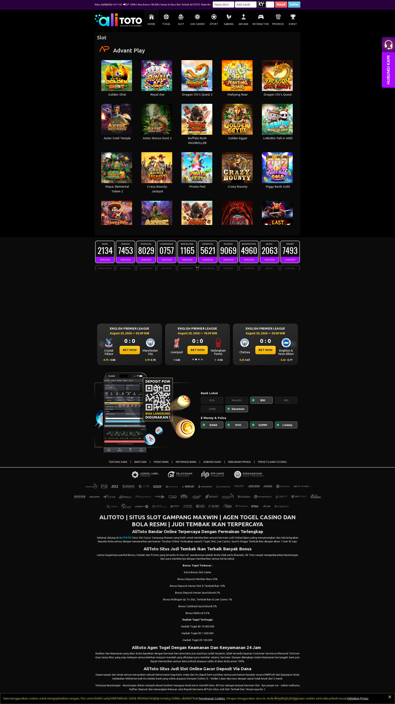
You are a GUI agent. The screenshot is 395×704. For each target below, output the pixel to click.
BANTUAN (140, 462)
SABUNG (229, 24)
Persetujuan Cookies (212, 698)
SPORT (214, 24)
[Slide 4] (202, 359)
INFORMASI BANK (186, 462)
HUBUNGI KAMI (212, 462)
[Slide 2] (196, 359)
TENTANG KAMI (117, 462)
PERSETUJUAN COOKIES (272, 462)
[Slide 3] (199, 359)
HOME (151, 24)
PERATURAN (161, 462)
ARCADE (244, 24)
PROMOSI (278, 24)
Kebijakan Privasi (357, 698)
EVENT (293, 24)
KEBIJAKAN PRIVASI (239, 462)
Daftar (294, 4)
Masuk (281, 4)
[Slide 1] (193, 359)
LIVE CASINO (197, 24)
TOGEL (166, 24)
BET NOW (130, 350)
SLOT (181, 24)
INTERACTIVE (261, 24)
